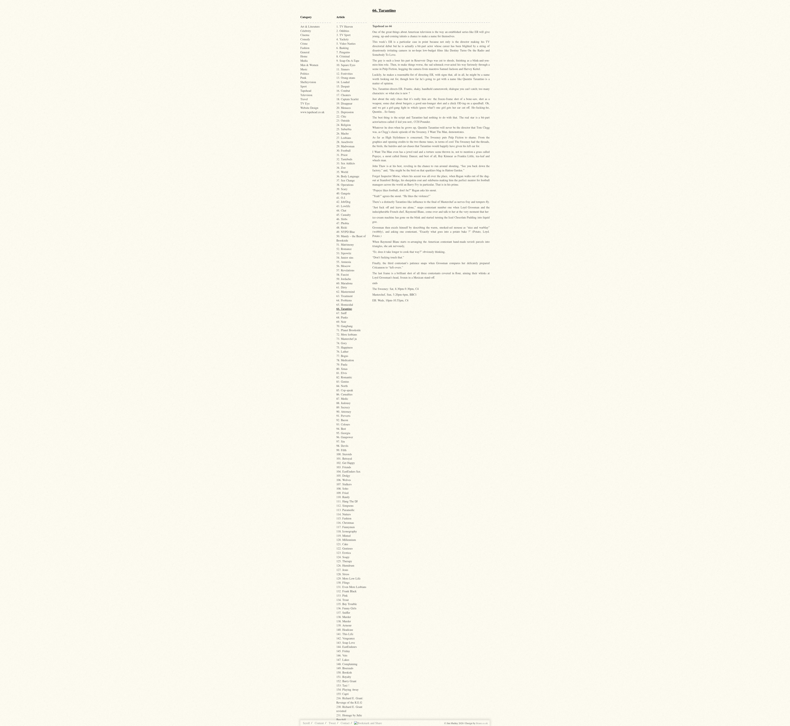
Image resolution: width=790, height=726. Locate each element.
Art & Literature (310, 26)
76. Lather (342, 351)
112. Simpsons (344, 506)
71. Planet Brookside (348, 330)
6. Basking (342, 48)
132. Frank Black (346, 591)
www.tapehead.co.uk (312, 112)
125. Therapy (344, 561)
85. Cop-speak (344, 390)
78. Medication (345, 360)
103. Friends (343, 467)
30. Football (343, 150)
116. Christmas (345, 523)
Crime (304, 43)
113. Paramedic (345, 510)
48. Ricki (341, 227)
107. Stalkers (344, 484)
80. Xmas (341, 369)
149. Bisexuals (344, 668)
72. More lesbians (346, 334)
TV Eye (305, 103)
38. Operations (344, 185)
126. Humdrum (345, 565)
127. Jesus (342, 570)
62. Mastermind (345, 292)
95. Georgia (343, 433)
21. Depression (345, 112)
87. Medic (342, 399)
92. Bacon (342, 420)
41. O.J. (341, 198)
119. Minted (343, 536)
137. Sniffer (343, 612)
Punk (303, 78)
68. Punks (342, 317)
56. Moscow (343, 266)
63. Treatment (344, 296)
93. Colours (343, 424)
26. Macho (342, 133)
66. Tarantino (344, 309)
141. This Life (344, 634)
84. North (342, 386)
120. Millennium (346, 540)
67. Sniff (341, 313)
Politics (304, 74)
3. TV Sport (343, 35)
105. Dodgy (343, 475)
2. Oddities (342, 31)
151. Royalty (343, 677)
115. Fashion (343, 518)
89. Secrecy (343, 407)
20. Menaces (343, 108)
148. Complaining (346, 664)
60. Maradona (344, 283)
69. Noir (341, 322)
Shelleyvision (308, 82)
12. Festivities (344, 74)
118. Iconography (346, 531)
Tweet (332, 723)
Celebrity (305, 31)
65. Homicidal (344, 305)
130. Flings (343, 582)
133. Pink (342, 595)
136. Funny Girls (346, 608)
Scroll (306, 723)
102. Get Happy (345, 463)
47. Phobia (342, 223)
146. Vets (341, 655)
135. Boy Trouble (346, 604)
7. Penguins (343, 52)
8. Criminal (343, 56)
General (304, 52)
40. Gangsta (343, 193)
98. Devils (342, 446)
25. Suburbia (343, 129)
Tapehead (305, 91)
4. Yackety (342, 39)
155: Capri (342, 694)
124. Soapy (343, 557)
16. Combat (343, 91)
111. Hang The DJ (347, 501)
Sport (303, 86)
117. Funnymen (345, 527)
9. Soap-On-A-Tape (347, 61)
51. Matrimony (345, 244)
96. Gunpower (344, 437)
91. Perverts (343, 416)
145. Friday (343, 651)
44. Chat (341, 210)
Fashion (304, 48)
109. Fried (342, 493)
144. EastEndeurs (346, 647)
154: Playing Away (347, 689)
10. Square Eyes (345, 65)
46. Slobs (341, 219)
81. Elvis (341, 373)
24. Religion (343, 125)
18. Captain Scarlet (347, 99)
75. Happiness (344, 347)
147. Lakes (342, 660)
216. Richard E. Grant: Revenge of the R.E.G (349, 700)
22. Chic (341, 116)
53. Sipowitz (343, 253)
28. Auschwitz (344, 142)
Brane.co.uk (482, 723)
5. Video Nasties (346, 43)
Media (304, 61)
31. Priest (341, 155)
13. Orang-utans (345, 78)
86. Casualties (344, 394)
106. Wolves (343, 480)
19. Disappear (344, 103)
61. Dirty (341, 287)
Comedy (305, 39)
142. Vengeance (345, 638)
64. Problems (344, 300)
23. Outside (343, 120)
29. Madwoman (345, 146)
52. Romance (344, 249)
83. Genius (342, 381)
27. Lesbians (343, 138)
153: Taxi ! (342, 685)
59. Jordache (343, 279)
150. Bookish (344, 672)
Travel (304, 99)
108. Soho (342, 488)
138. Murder (343, 617)
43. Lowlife (343, 206)
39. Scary (341, 189)
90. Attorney (343, 412)
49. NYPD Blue (345, 232)
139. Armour (344, 625)
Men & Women (309, 65)
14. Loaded (343, 82)
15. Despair (343, 86)
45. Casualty (343, 215)
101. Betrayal (344, 458)
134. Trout (342, 600)
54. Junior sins (344, 257)
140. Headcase (344, 630)
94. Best (341, 429)
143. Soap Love (345, 643)
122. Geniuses (344, 548)
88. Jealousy (343, 403)
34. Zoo (341, 168)
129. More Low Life (348, 578)
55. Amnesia (343, 262)
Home (303, 56)
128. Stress (342, 574)
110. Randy (343, 497)
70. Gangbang (344, 326)
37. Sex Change (345, 180)
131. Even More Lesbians (351, 587)
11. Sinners (343, 69)
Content (319, 723)
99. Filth (341, 450)
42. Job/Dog (343, 202)
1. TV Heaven (344, 26)
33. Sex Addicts (345, 163)
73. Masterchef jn (346, 339)
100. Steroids (344, 454)
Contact (345, 723)
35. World (342, 172)
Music (303, 69)
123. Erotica (343, 553)
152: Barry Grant (346, 681)
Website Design (309, 108)
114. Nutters (343, 514)
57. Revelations (345, 270)
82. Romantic (344, 377)
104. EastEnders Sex (348, 471)
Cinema (304, 35)
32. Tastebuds (344, 159)
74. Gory (341, 343)
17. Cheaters (343, 95)
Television (306, 95)
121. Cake (342, 544)
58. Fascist (342, 274)
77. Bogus (342, 356)
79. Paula (341, 364)
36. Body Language (347, 176)
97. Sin (340, 441)
